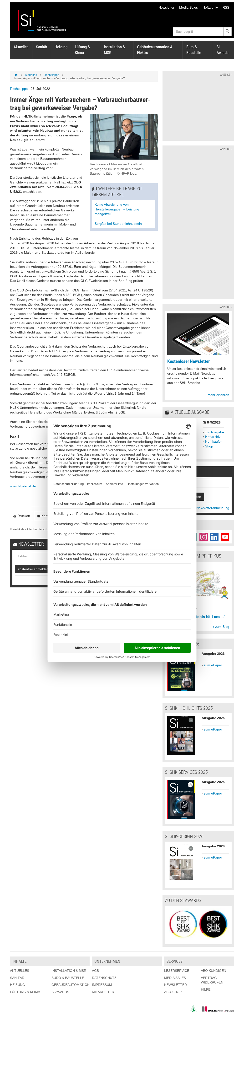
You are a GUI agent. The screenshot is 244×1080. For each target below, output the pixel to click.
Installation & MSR (114, 49)
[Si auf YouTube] (225, 537)
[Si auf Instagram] (203, 537)
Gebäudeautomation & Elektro (154, 49)
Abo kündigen (213, 971)
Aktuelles (21, 46)
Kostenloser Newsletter (188, 361)
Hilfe (205, 989)
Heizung (61, 46)
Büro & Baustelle (193, 49)
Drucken (21, 516)
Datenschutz (104, 978)
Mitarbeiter (103, 992)
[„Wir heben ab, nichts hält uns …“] (198, 604)
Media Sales (188, 7)
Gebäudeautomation (70, 985)
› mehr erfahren (217, 395)
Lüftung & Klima (82, 49)
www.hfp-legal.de (23, 486)
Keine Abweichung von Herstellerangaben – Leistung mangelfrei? (117, 209)
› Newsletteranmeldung (211, 508)
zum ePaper (213, 665)
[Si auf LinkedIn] (214, 537)
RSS (226, 7)
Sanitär (41, 46)
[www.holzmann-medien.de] (216, 1011)
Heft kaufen (214, 441)
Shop (209, 446)
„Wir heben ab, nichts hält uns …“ (196, 616)
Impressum (102, 985)
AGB (95, 971)
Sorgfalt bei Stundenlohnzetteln (118, 224)
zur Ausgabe (214, 432)
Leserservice (176, 971)
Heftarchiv (210, 7)
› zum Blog (221, 627)
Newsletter (166, 7)
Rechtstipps (51, 75)
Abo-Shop (173, 992)
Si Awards (223, 49)
